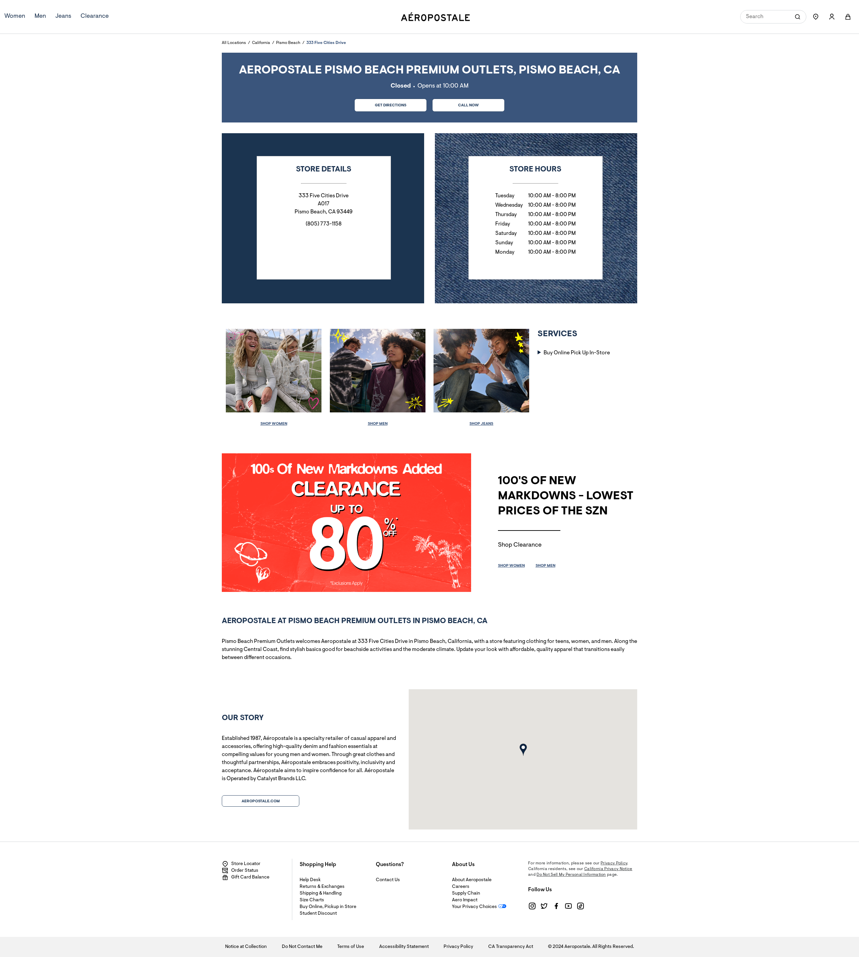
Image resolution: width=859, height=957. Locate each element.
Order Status (244, 870)
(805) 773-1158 (324, 224)
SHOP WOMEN (511, 566)
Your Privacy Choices (474, 907)
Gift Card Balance (250, 877)
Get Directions (380, 103)
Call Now (468, 105)
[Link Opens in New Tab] (532, 906)
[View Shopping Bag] (848, 16)
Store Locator (245, 864)
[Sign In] (832, 16)
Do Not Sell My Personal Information (571, 875)
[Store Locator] (815, 16)
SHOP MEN (545, 566)
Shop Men (378, 424)
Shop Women (273, 424)
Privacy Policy (614, 863)
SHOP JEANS (481, 424)
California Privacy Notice (608, 869)
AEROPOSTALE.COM (261, 801)
